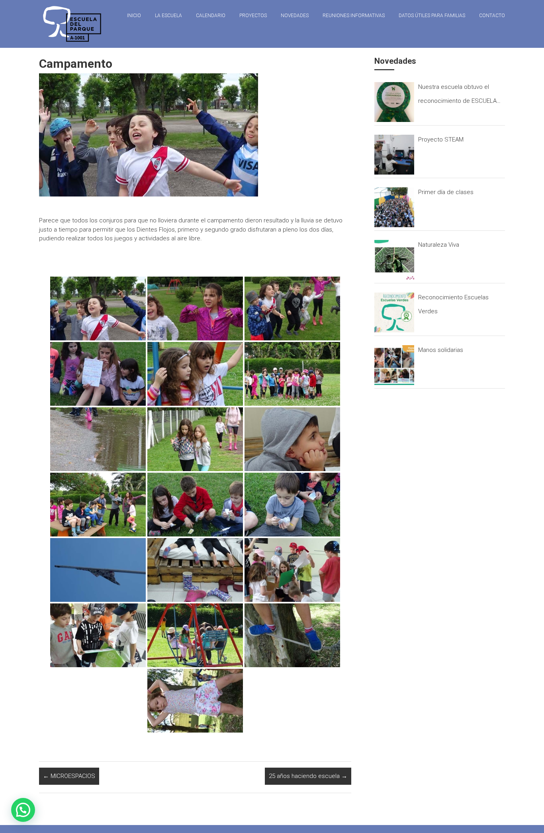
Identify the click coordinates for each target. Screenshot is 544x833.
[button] (23, 810)
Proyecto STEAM (441, 139)
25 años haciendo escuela (308, 776)
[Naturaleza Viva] (394, 260)
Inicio (134, 15)
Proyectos (253, 15)
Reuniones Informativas (354, 15)
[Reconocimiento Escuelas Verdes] (394, 312)
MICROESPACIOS (69, 776)
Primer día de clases (446, 192)
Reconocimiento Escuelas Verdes (453, 304)
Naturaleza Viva (438, 244)
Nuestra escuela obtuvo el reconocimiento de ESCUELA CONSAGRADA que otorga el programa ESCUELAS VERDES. (459, 95)
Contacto (492, 15)
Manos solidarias (440, 350)
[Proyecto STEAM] (394, 155)
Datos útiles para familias (432, 15)
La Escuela (168, 15)
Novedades (295, 15)
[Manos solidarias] (394, 365)
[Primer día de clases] (394, 207)
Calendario (210, 15)
